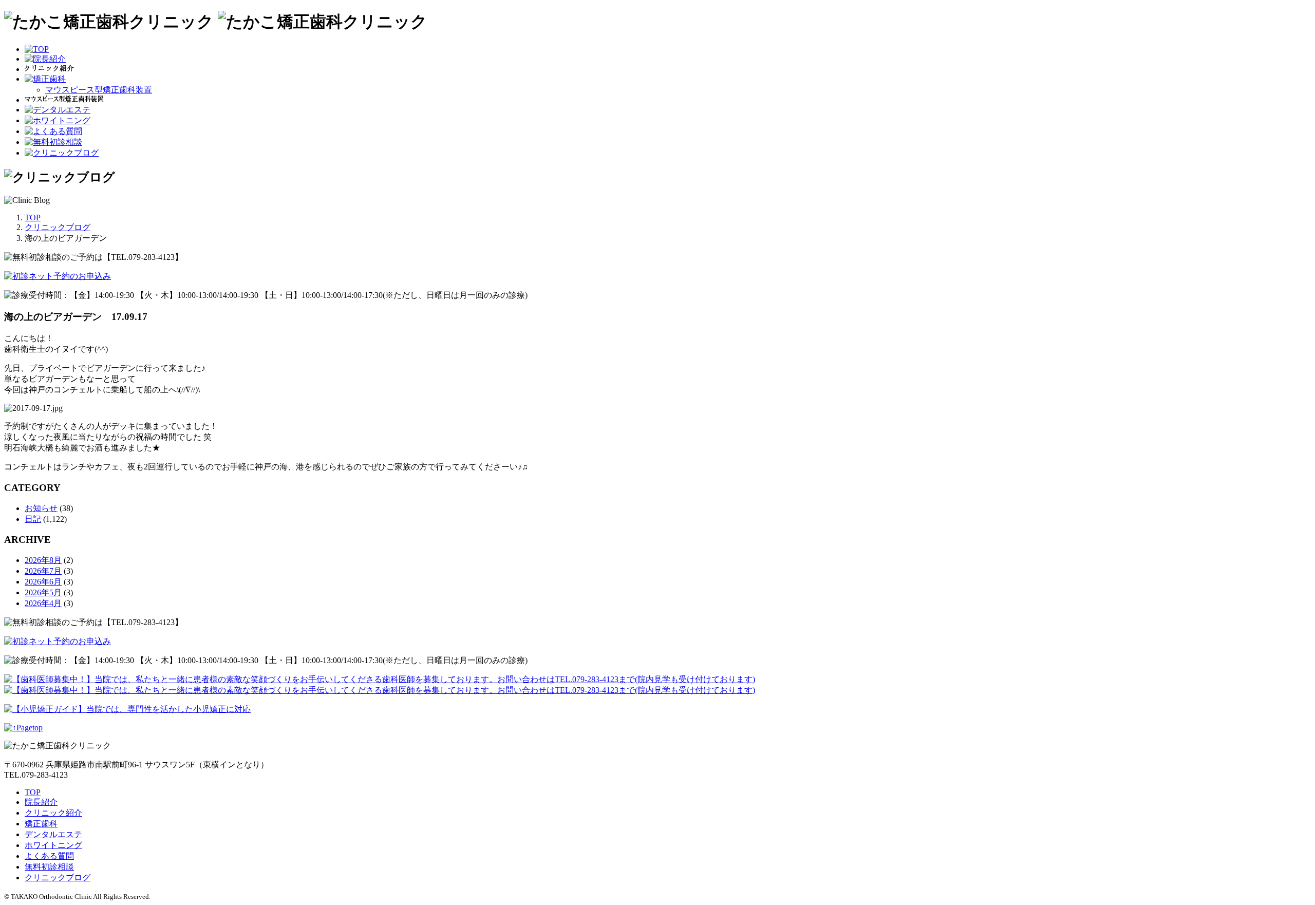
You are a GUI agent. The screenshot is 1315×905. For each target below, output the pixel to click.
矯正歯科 (41, 823)
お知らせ (41, 508)
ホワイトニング (53, 845)
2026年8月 (43, 560)
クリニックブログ (57, 877)
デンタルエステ (53, 834)
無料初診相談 (49, 866)
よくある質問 (49, 856)
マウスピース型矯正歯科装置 (98, 89)
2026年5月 (43, 592)
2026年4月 (43, 603)
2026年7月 (43, 571)
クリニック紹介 (53, 812)
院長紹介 (41, 802)
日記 (33, 519)
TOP (33, 792)
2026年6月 (43, 581)
